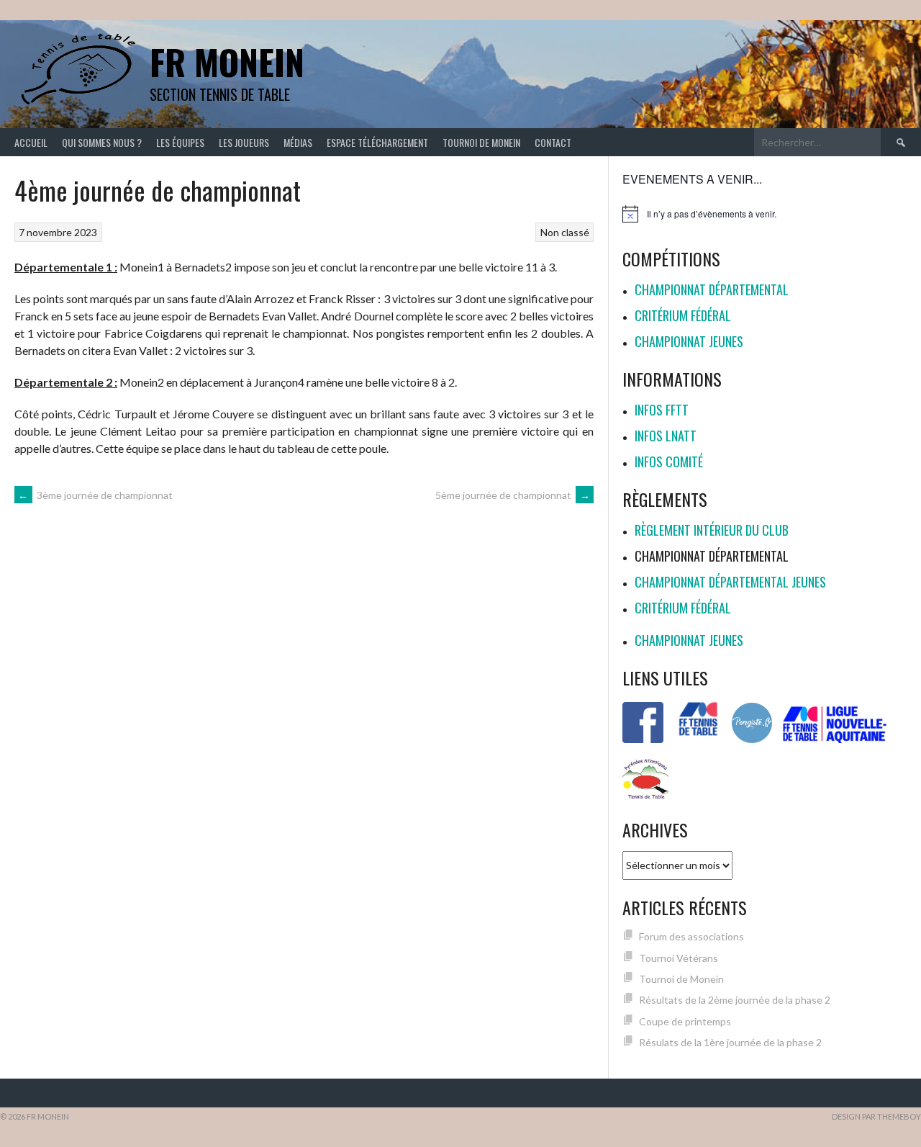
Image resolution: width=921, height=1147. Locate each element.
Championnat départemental (712, 289)
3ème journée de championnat (95, 495)
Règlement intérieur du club (712, 530)
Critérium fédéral (683, 315)
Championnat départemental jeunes (730, 581)
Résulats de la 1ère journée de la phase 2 (730, 1042)
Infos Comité (669, 461)
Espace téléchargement (377, 142)
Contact (553, 142)
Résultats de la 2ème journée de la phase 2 (734, 1000)
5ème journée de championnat (512, 495)
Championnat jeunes (689, 341)
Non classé (564, 232)
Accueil (30, 142)
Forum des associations (691, 936)
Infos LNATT (666, 435)
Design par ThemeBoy (876, 1116)
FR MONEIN (227, 61)
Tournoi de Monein (481, 142)
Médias (297, 142)
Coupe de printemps (685, 1021)
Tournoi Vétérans (678, 958)
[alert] (764, 213)
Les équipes (180, 142)
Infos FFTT (662, 409)
